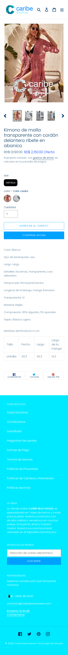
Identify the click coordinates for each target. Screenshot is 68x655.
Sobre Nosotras (17, 412)
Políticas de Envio (19, 488)
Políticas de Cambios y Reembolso (30, 478)
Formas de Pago (18, 450)
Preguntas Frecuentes (22, 441)
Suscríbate (14, 431)
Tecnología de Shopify (50, 643)
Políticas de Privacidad (22, 469)
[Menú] (62, 9)
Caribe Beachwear (25, 643)
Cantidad (10, 207)
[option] (17, 115)
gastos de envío (43, 158)
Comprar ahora (34, 235)
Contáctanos (16, 422)
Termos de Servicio (20, 459)
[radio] (10, 182)
